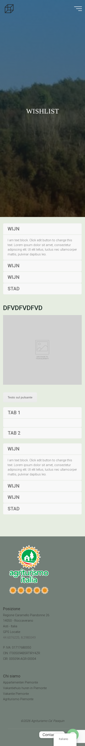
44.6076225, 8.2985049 (19, 637)
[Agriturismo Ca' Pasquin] (9, 8)
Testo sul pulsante (20, 397)
